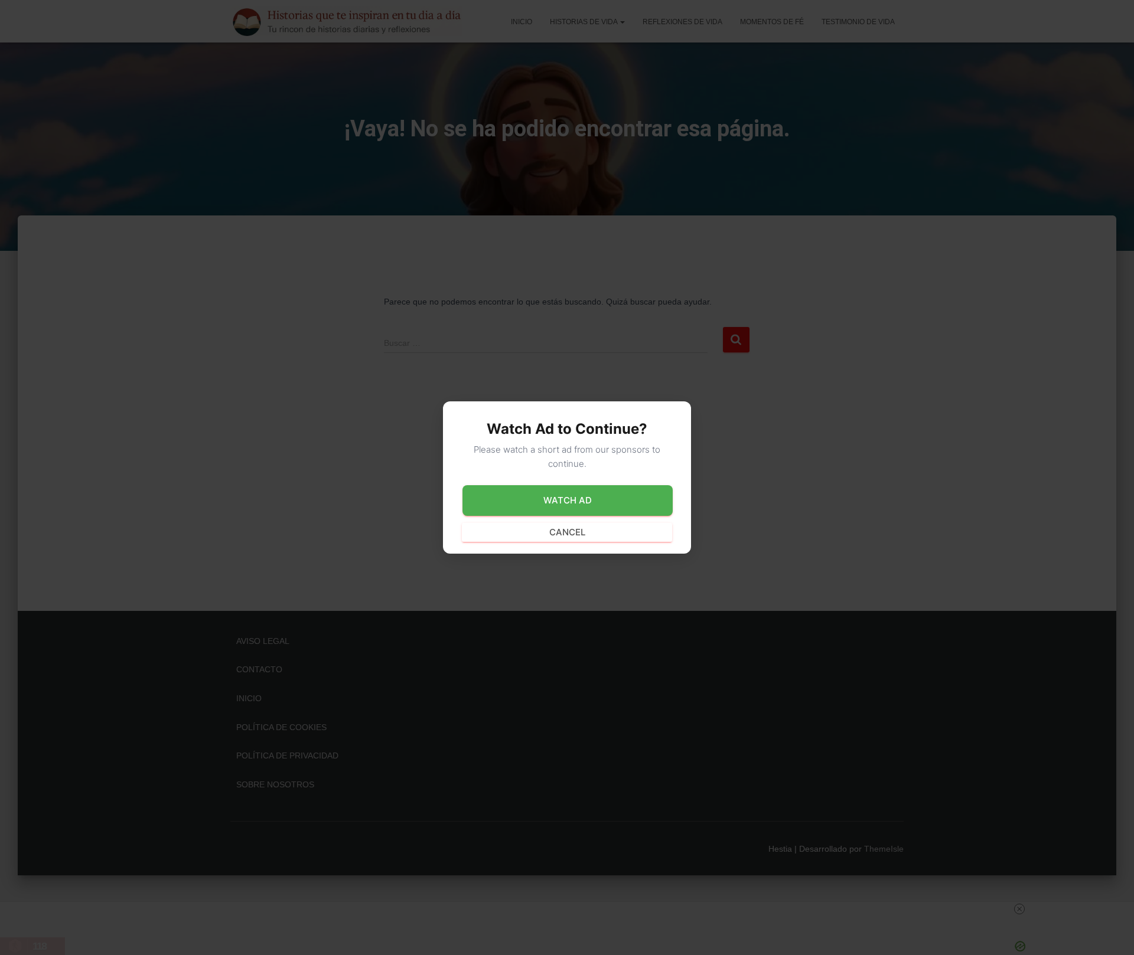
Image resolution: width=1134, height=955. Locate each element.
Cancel (567, 532)
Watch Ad (567, 500)
